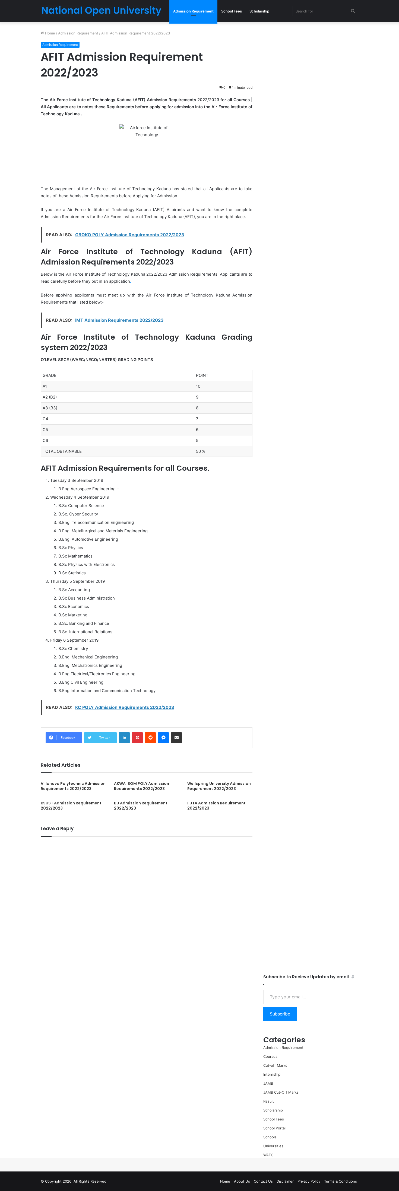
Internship (271, 1074)
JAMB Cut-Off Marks (281, 1092)
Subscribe (280, 1014)
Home (49, 33)
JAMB (268, 1083)
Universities (273, 1146)
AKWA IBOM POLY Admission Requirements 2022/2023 (141, 786)
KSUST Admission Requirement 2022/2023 (71, 805)
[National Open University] (102, 11)
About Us (242, 1181)
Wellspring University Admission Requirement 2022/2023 (219, 786)
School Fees (231, 11)
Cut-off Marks (275, 1065)
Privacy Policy (308, 1181)
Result (268, 1101)
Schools (270, 1137)
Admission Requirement (193, 11)
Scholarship (259, 11)
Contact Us (263, 1181)
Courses (270, 1056)
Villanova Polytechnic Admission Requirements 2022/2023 (73, 786)
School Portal (274, 1128)
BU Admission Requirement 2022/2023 (140, 805)
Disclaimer (285, 1181)
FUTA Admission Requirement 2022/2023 (216, 805)
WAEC (268, 1155)
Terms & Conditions (340, 1181)
